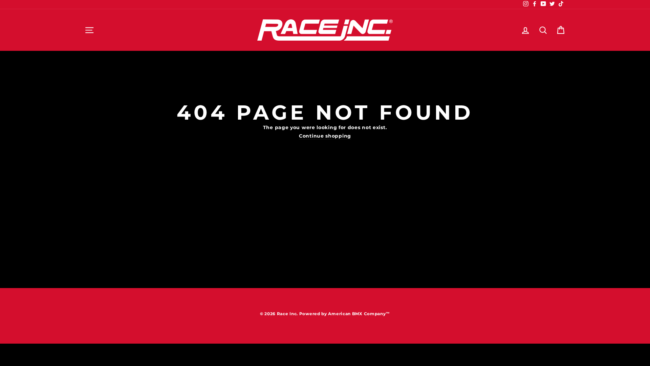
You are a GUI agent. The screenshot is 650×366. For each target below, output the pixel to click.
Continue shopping (325, 136)
